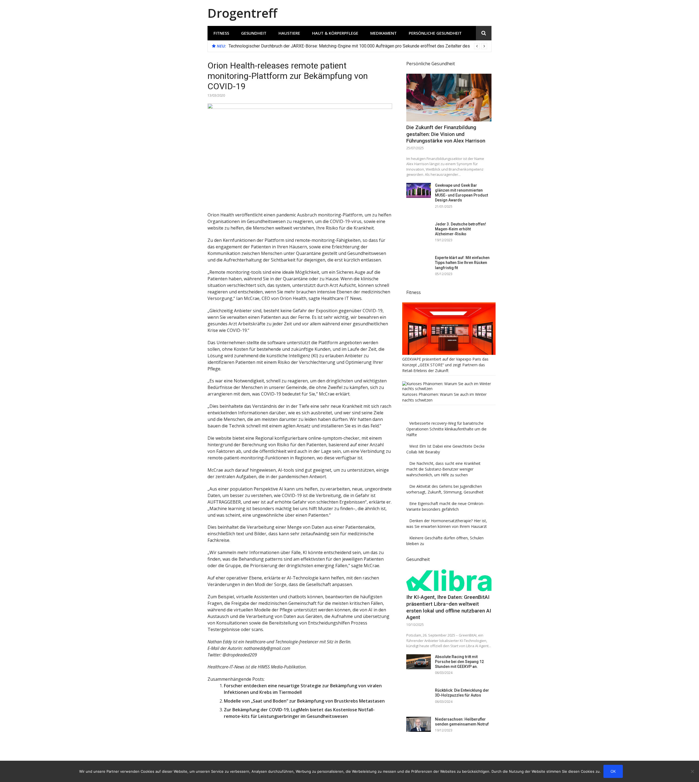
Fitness (221, 33)
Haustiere (289, 33)
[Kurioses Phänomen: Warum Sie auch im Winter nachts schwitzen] (449, 388)
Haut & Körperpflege (335, 33)
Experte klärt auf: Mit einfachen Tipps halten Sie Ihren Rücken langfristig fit (462, 262)
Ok (613, 771)
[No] (692, 771)
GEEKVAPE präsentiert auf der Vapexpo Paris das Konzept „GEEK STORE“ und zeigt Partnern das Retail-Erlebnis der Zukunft (445, 364)
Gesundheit (253, 33)
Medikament (383, 33)
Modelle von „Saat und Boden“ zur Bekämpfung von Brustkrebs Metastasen (304, 701)
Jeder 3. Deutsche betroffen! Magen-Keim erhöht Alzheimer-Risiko (460, 229)
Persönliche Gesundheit (435, 33)
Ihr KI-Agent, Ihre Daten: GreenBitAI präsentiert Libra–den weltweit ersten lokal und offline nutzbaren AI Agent (448, 607)
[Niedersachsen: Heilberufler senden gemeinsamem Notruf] (418, 724)
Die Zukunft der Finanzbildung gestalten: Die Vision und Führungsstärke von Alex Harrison (445, 134)
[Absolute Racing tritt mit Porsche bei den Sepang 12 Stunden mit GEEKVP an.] (418, 661)
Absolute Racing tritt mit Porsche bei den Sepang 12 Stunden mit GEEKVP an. (459, 662)
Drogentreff (242, 13)
